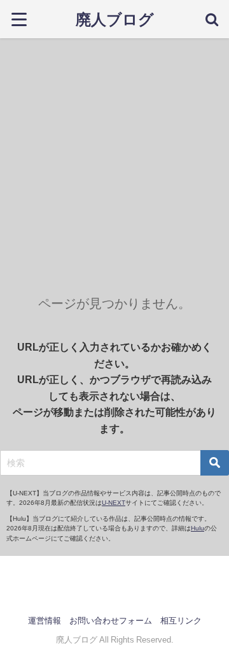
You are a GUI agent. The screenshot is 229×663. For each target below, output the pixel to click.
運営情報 (44, 620)
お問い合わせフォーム (110, 620)
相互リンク (181, 620)
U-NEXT (113, 503)
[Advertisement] (114, 159)
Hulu (197, 528)
